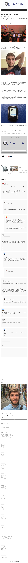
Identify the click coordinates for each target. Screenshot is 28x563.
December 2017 (3, 488)
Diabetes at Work (3, 540)
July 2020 (2, 455)
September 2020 (3, 453)
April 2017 (2, 497)
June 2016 (2, 508)
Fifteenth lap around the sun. (7, 434)
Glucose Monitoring (3, 548)
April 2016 (2, 510)
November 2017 (3, 489)
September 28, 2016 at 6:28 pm (10, 299)
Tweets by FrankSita (3, 429)
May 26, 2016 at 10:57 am (11, 271)
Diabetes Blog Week (3, 541)
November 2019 (3, 464)
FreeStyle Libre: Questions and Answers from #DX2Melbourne (13, 172)
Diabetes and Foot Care (4, 535)
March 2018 (2, 485)
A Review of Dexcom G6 (23, 438)
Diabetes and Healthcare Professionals (5, 536)
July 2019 (2, 468)
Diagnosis (2, 547)
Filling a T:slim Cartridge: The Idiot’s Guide (8, 435)
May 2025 (2, 443)
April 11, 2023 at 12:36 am (5, 351)
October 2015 (2, 517)
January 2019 (2, 474)
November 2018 (3, 476)
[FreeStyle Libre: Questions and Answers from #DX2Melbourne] (14, 168)
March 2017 (2, 498)
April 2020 (2, 458)
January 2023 (2, 445)
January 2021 (2, 448)
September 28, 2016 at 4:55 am (8, 281)
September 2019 (3, 466)
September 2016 (3, 505)
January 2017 (2, 500)
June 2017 (2, 495)
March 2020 (2, 459)
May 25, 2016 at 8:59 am (7, 184)
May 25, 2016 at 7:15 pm (9, 203)
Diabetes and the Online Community (5, 538)
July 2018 (2, 480)
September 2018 (3, 478)
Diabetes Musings (3, 545)
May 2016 (2, 509)
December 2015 (3, 515)
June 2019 (2, 469)
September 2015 (3, 518)
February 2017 (2, 499)
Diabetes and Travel (3, 539)
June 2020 (2, 456)
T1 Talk (1, 556)
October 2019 (2, 465)
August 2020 (2, 454)
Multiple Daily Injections (3, 551)
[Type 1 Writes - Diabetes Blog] (14, 7)
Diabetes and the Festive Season (5, 537)
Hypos (1, 549)
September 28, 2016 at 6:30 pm (8, 310)
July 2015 (2, 520)
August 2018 (2, 479)
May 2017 (2, 496)
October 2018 (2, 477)
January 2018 (2, 487)
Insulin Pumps (2, 550)
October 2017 (2, 490)
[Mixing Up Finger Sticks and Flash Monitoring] (23, 169)
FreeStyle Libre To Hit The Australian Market (4, 172)
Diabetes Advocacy (3, 531)
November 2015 (3, 516)
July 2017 (2, 494)
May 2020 (2, 457)
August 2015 (2, 519)
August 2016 (2, 506)
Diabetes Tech (2, 546)
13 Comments (8, 16)
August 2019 (2, 467)
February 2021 (2, 447)
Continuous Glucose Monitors (4, 529)
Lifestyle (10, 561)
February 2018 (2, 486)
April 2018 (2, 484)
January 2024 (2, 444)
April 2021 (2, 446)
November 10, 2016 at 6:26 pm (8, 320)
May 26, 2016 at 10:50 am (11, 217)
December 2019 (3, 463)
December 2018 (3, 475)
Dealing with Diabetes (3, 530)
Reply (2, 197)
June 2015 (2, 521)
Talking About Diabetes (3, 557)
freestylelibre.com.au (3, 131)
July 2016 (2, 507)
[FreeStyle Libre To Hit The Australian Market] (5, 168)
